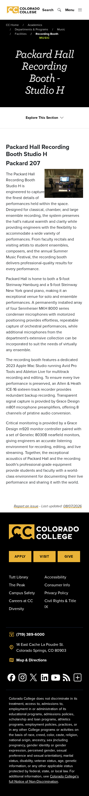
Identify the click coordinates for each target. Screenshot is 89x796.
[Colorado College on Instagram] (22, 677)
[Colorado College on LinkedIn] (44, 677)
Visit (44, 556)
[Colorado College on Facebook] (11, 677)
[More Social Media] (77, 677)
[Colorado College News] (66, 677)
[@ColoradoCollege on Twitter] (33, 677)
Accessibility (55, 577)
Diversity (16, 608)
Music (61, 29)
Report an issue (26, 506)
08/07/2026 (72, 506)
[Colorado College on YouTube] (55, 677)
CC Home (12, 25)
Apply (20, 556)
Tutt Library (18, 577)
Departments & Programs (31, 29)
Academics (35, 25)
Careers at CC (21, 600)
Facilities (21, 34)
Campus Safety (22, 592)
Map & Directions (31, 660)
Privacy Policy (56, 592)
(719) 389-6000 (30, 634)
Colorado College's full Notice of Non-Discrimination (44, 779)
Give (69, 556)
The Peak (17, 585)
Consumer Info (57, 585)
